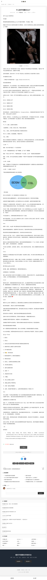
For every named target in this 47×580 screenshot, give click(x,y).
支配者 (33, 541)
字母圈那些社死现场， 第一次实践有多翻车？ (34, 481)
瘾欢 (5, 4)
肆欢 (29, 569)
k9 (39, 209)
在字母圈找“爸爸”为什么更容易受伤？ (33, 479)
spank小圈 (22, 463)
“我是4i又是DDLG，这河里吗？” (32, 477)
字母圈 (27, 463)
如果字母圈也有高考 (8, 479)
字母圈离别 (5, 543)
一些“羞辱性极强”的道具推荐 (9, 475)
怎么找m (33, 545)
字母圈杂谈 (9, 4)
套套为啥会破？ (29, 475)
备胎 (18, 545)
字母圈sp (31, 463)
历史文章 (28, 561)
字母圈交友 (23, 569)
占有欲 (19, 543)
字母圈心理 (5, 539)
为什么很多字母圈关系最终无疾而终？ (11, 477)
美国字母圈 (34, 543)
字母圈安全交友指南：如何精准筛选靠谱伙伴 (11, 468)
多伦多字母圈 (5, 541)
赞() (33, 12)
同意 (4, 545)
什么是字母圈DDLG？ (23, 10)
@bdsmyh (12, 444)
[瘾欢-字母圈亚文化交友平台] (23, 1)
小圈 (18, 541)
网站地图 (27, 572)
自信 (43, 468)
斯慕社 (26, 569)
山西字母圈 (34, 539)
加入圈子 (19, 561)
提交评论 (41, 493)
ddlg (17, 79)
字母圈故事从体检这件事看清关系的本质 (12, 481)
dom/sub (20, 539)
